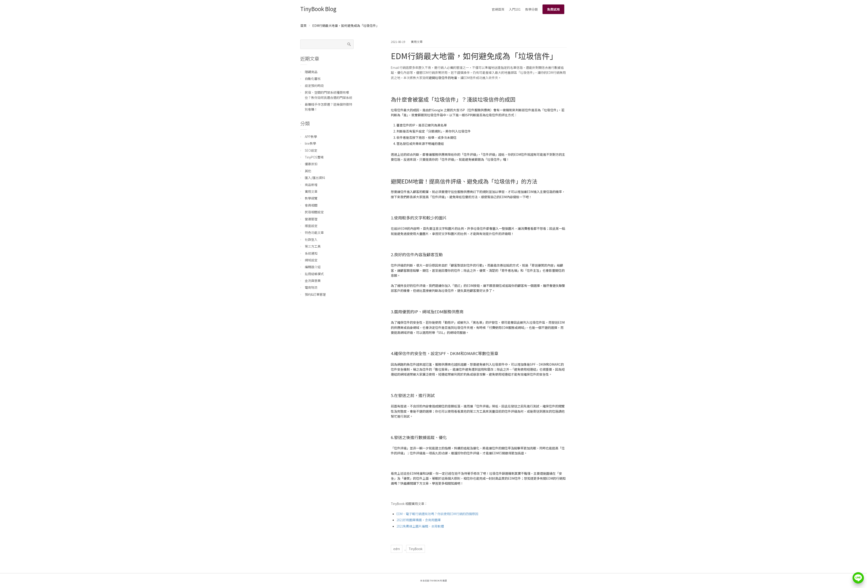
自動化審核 (313, 78)
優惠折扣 (311, 164)
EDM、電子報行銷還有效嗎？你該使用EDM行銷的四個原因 (437, 513)
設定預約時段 (314, 85)
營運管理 (311, 219)
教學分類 (531, 9)
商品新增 (311, 184)
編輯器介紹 (313, 267)
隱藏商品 (311, 72)
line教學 (310, 143)
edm (396, 548)
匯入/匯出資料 (315, 177)
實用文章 (417, 42)
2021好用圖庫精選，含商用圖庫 (418, 520)
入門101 (515, 9)
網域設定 (311, 260)
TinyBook (415, 548)
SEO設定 (311, 150)
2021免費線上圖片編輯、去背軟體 (420, 526)
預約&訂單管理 (315, 294)
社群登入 (311, 239)
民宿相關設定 (314, 212)
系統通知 (311, 253)
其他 (308, 171)
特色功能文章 (314, 232)
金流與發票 (313, 280)
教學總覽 (311, 198)
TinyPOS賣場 (314, 157)
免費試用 (553, 9)
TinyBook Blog (318, 9)
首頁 (303, 25)
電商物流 (311, 287)
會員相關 (311, 205)
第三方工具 (313, 246)
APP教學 (311, 136)
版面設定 (311, 225)
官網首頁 (498, 9)
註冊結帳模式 (314, 274)
